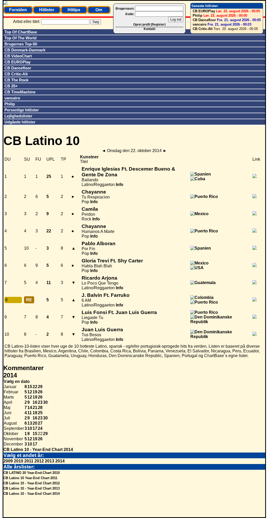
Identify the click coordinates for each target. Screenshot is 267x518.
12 (29, 392)
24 (40, 428)
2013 (49, 461)
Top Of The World (20, 38)
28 (40, 407)
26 (40, 392)
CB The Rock (16, 80)
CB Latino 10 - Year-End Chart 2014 (38, 449)
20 (35, 423)
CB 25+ (11, 86)
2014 (60, 461)
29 (40, 386)
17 (35, 428)
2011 (28, 461)
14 (29, 407)
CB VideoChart (18, 56)
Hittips (74, 10)
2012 (39, 461)
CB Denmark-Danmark (24, 50)
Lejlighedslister (18, 116)
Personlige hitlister (21, 110)
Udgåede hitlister (19, 122)
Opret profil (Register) (149, 24)
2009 (8, 461)
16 (35, 402)
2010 (18, 461)
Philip (197, 15)
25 (40, 413)
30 (45, 402)
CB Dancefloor (204, 20)
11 (29, 413)
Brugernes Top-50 (20, 44)
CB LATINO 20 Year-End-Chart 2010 (31, 473)
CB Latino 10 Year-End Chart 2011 (30, 478)
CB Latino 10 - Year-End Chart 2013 (31, 488)
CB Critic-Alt (203, 29)
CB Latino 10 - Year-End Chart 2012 (31, 483)
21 (35, 407)
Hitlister (46, 10)
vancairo (200, 24)
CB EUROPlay (204, 11)
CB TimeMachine (19, 92)
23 (40, 402)
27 (40, 423)
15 (29, 386)
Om (98, 10)
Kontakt (149, 29)
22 (35, 386)
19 (35, 392)
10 (29, 428)
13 (29, 423)
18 (35, 413)
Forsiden (18, 10)
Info (119, 184)
